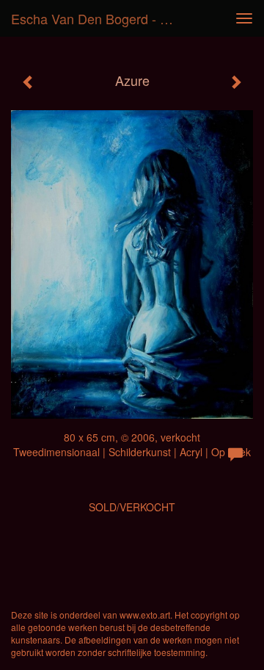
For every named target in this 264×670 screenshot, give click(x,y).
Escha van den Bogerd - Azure (101, 18)
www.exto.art (145, 614)
